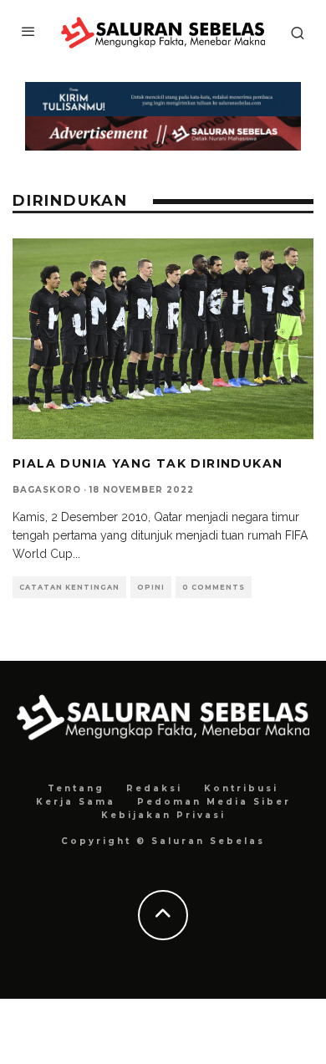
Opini (151, 587)
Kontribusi (241, 788)
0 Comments (213, 587)
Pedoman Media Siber (214, 801)
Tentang (76, 788)
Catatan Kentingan (69, 587)
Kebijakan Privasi (163, 815)
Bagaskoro (47, 489)
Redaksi (154, 788)
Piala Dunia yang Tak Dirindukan (148, 463)
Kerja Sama (75, 801)
